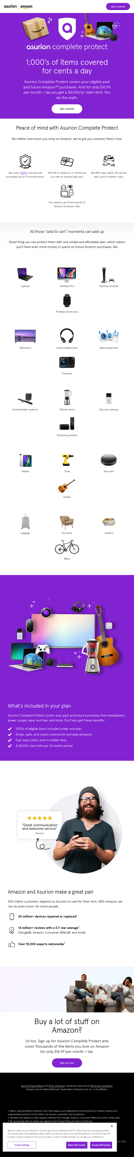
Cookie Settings (22, 1145)
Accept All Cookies (101, 1145)
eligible (23, 173)
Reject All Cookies (76, 1145)
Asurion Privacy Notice (32, 1086)
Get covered (118, 6)
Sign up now (67, 1063)
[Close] (111, 1126)
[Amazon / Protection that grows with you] (18, 6)
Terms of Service (56, 1086)
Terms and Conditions (102, 1086)
